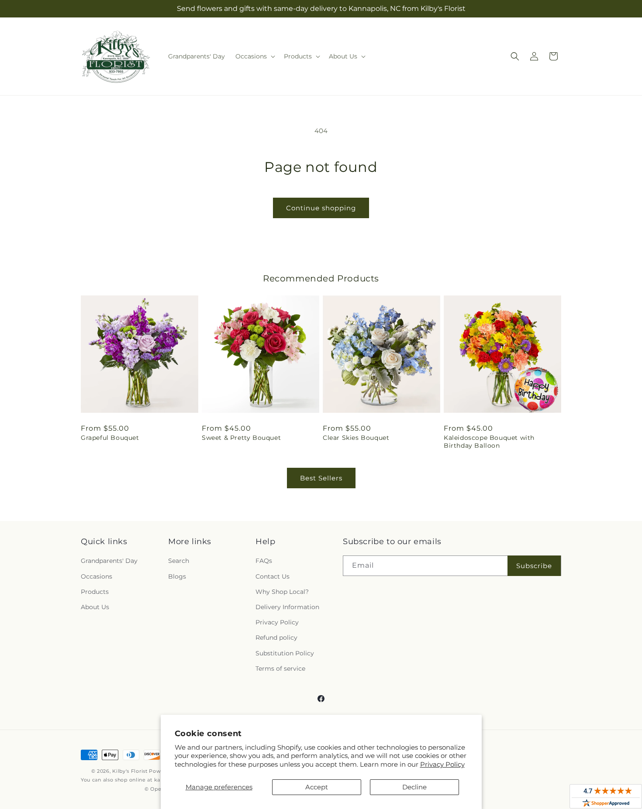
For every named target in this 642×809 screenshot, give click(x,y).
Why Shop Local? (282, 592)
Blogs (177, 576)
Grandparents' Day (109, 561)
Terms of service (280, 668)
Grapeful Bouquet (110, 438)
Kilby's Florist (130, 771)
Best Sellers (321, 478)
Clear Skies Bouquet (356, 438)
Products (95, 592)
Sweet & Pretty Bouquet (241, 438)
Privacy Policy (442, 764)
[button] (254, 56)
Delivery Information (287, 607)
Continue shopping (321, 208)
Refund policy (276, 637)
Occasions (96, 576)
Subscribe (534, 566)
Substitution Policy (284, 653)
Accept (316, 787)
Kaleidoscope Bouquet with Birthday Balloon (489, 441)
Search (178, 561)
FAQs (263, 561)
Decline (414, 787)
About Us (95, 607)
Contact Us (272, 576)
